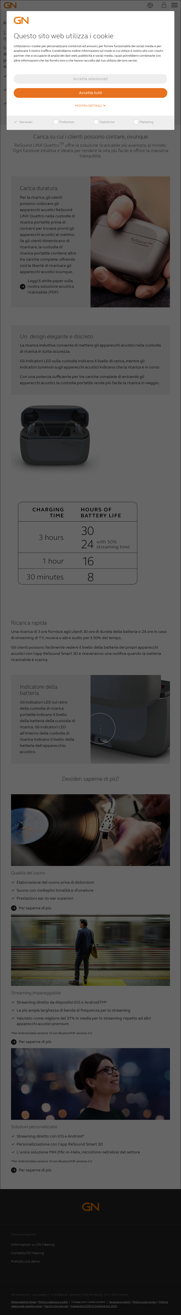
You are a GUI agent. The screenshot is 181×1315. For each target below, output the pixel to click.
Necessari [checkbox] (25, 122)
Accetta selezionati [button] (90, 78)
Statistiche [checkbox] (106, 122)
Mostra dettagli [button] (89, 106)
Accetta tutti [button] (90, 92)
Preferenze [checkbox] (66, 122)
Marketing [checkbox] (146, 122)
